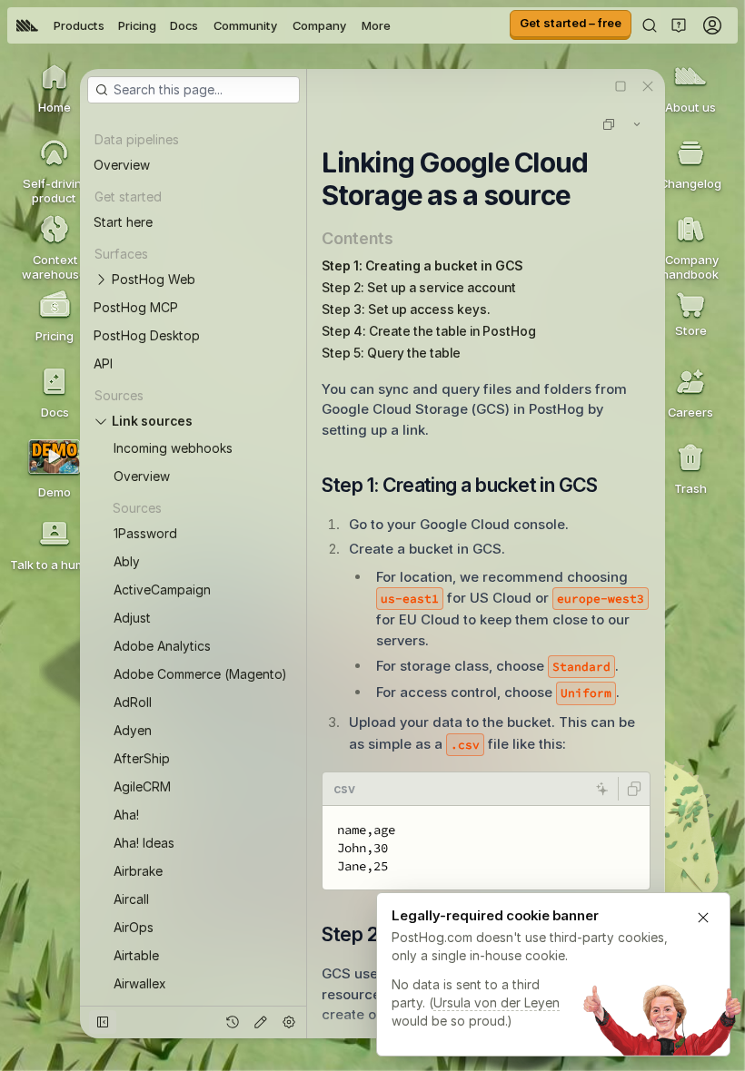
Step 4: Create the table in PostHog (429, 331)
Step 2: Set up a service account (419, 287)
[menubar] (203, 25)
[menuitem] (27, 25)
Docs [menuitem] (184, 25)
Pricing (137, 25)
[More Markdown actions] (637, 124)
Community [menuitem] (245, 25)
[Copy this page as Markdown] (608, 124)
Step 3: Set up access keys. (406, 309)
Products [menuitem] (79, 25)
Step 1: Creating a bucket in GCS (422, 265)
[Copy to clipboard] (634, 789)
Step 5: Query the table (391, 352)
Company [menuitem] (319, 25)
